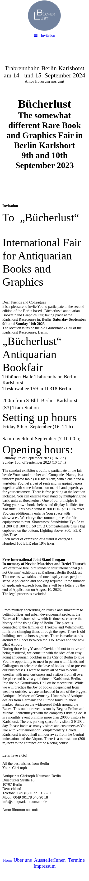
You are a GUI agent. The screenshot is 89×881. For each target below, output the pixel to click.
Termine (76, 860)
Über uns (23, 860)
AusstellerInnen (50, 860)
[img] (44, 15)
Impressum (44, 866)
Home (7, 860)
